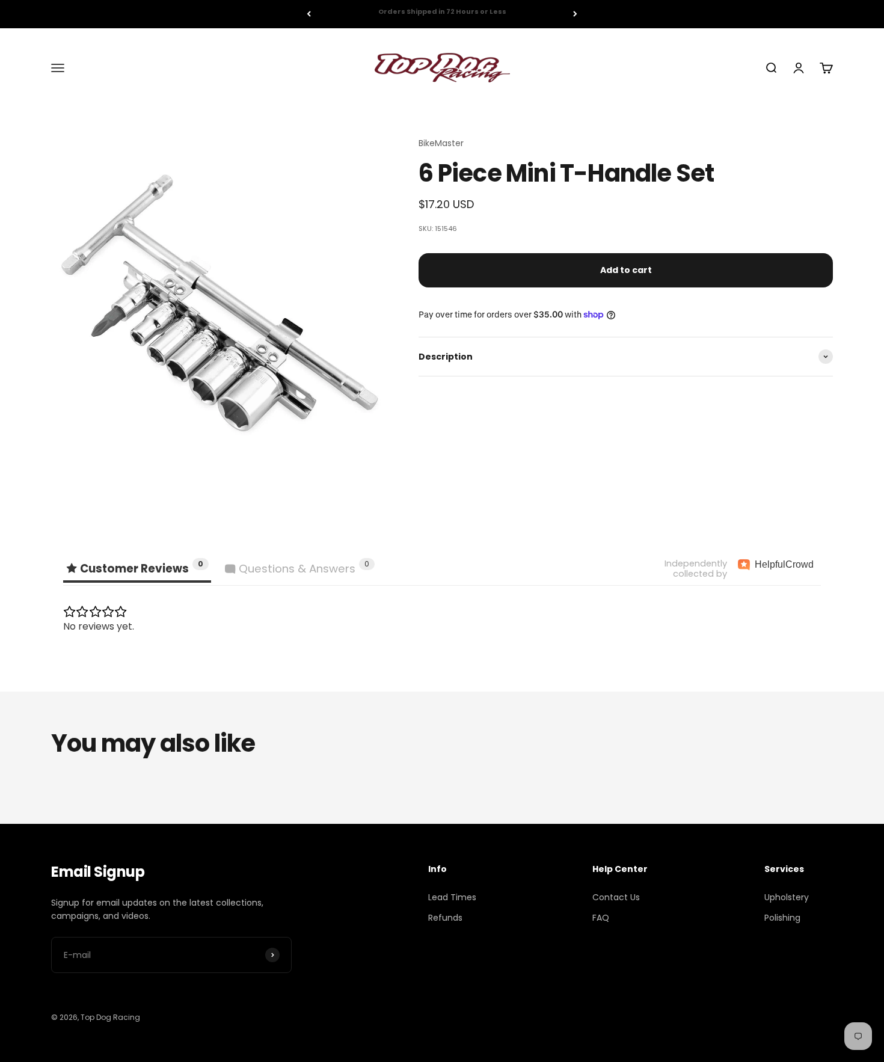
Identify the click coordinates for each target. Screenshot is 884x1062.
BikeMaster (441, 143)
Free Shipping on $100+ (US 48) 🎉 (442, 14)
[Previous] (309, 14)
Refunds (445, 918)
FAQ (600, 918)
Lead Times (452, 897)
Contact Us (616, 897)
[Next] (575, 14)
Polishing (782, 918)
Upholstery (786, 897)
